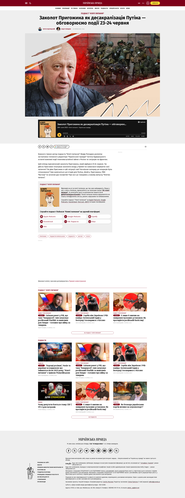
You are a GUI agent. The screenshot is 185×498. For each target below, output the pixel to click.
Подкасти (104, 8)
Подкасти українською (57, 236)
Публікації (65, 8)
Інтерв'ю (90, 8)
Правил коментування (77, 281)
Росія (88, 236)
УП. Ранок (74, 8)
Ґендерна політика (43, 472)
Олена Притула (133, 482)
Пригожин (43, 236)
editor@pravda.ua (154, 482)
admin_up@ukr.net (133, 488)
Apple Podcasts (94, 200)
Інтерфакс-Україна (147, 463)
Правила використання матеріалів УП (50, 467)
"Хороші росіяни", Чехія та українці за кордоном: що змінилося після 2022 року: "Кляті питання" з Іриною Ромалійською (54, 369)
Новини (58, 8)
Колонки (82, 8)
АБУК (87, 202)
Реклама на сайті (43, 462)
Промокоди (41, 481)
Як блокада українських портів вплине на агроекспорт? (128, 405)
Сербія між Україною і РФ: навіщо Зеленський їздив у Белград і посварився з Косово (92, 318)
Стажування (41, 479)
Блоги (122, 8)
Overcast (81, 202)
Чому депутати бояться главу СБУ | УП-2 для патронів (55, 405)
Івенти (97, 8)
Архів (128, 8)
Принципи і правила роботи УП (48, 474)
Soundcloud (73, 202)
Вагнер (80, 236)
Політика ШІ (41, 469)
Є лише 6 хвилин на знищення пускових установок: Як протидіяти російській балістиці (129, 318)
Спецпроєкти (114, 8)
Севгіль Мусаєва (108, 482)
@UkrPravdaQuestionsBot (70, 194)
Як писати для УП (43, 477)
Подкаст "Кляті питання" (92, 13)
